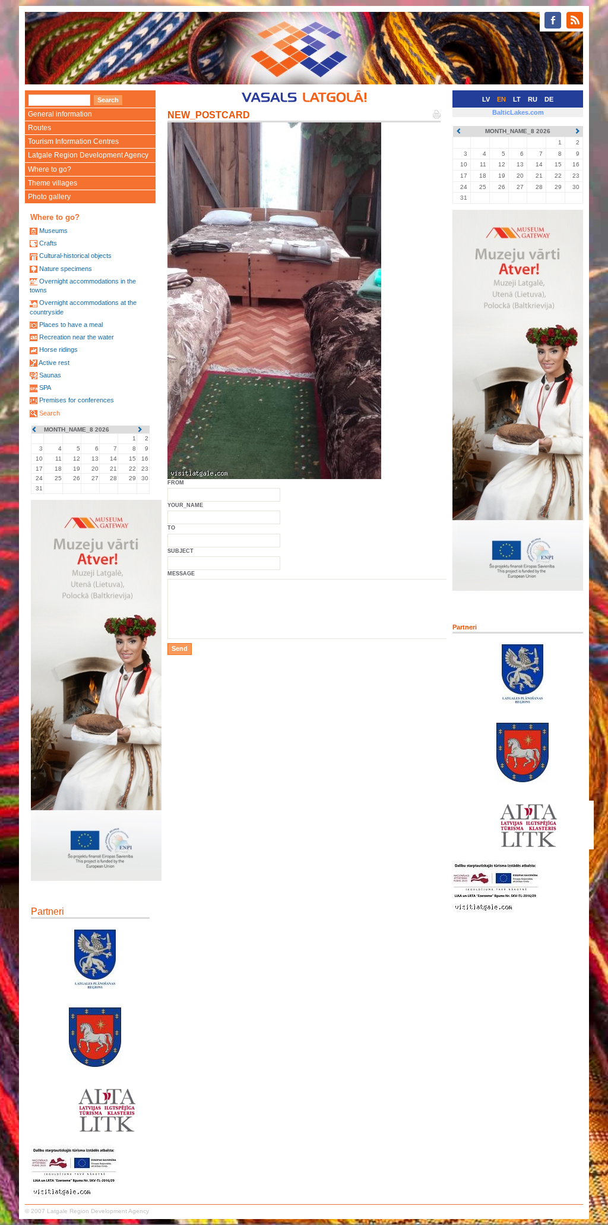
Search (49, 413)
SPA (45, 387)
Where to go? (49, 169)
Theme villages (52, 183)
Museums (53, 230)
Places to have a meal (71, 324)
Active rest (54, 362)
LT (517, 99)
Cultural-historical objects (75, 255)
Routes (39, 128)
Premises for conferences (76, 400)
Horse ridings (58, 349)
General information (60, 114)
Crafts (48, 243)
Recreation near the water (76, 337)
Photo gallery (49, 197)
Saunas (50, 375)
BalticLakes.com (518, 112)
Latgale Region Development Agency (88, 155)
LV (486, 99)
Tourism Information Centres (73, 141)
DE (548, 99)
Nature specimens (65, 268)
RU (532, 99)
